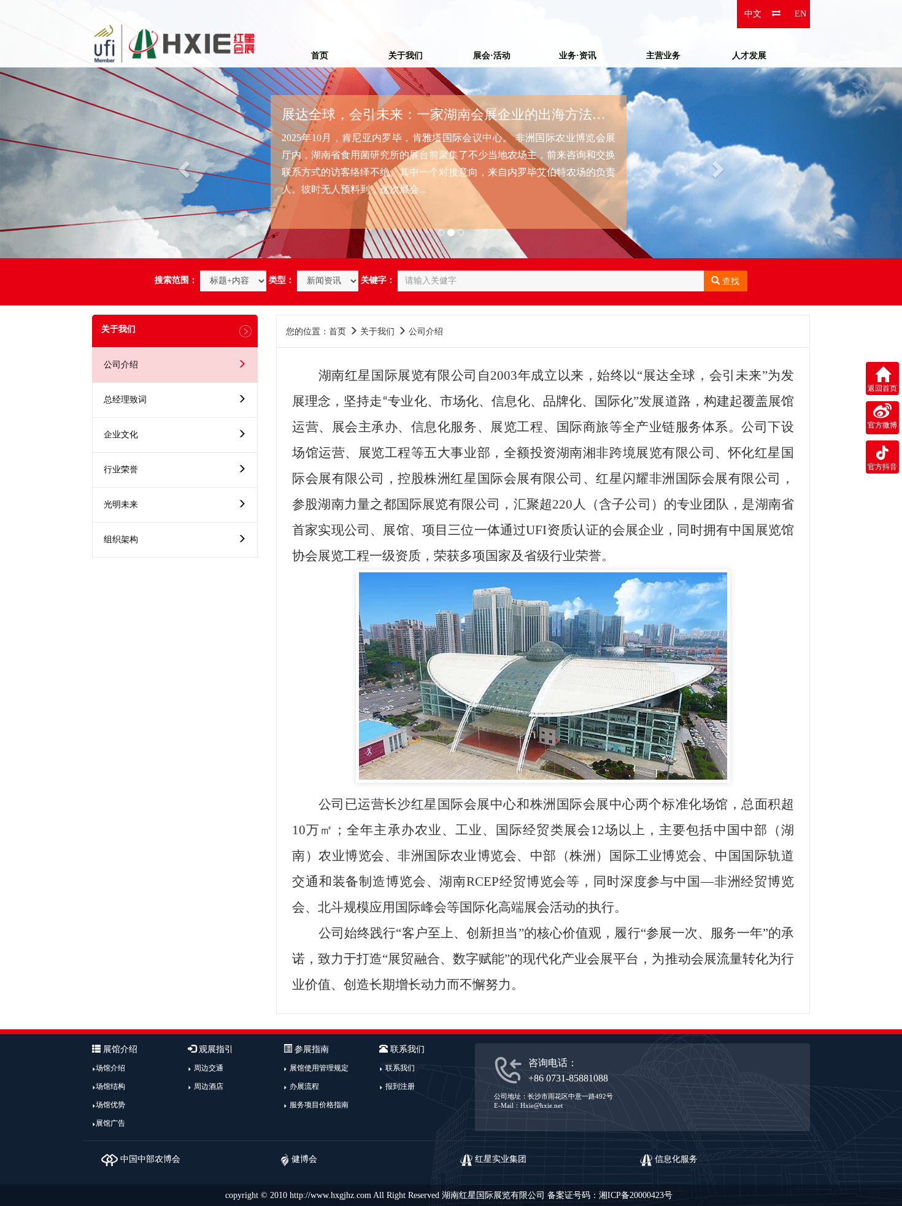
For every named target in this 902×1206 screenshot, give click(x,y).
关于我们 (405, 55)
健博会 (303, 1159)
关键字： (378, 280)
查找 (729, 281)
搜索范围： (176, 280)
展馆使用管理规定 (319, 1068)
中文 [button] (752, 13)
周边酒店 (208, 1086)
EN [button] (800, 13)
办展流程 (304, 1086)
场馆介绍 (110, 1068)
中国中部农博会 (149, 1159)
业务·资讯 (577, 55)
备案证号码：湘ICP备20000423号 (610, 1195)
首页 (319, 55)
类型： (282, 280)
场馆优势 (110, 1104)
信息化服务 (675, 1159)
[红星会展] (175, 43)
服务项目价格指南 (319, 1104)
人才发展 (749, 55)
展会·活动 (492, 55)
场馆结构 (110, 1086)
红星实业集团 (499, 1159)
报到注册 (400, 1086)
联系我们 (400, 1068)
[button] (68, 129)
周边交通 (208, 1068)
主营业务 (663, 55)
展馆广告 (110, 1123)
